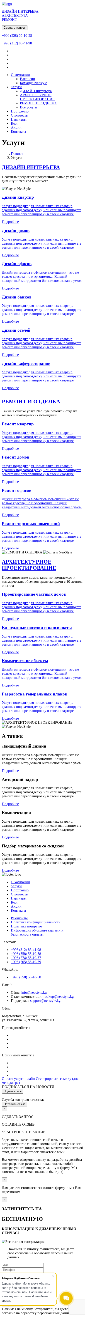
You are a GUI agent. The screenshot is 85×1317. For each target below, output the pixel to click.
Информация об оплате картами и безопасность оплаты (37, 932)
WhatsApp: (10, 969)
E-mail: (7, 985)
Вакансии (27, 79)
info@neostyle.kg (34, 992)
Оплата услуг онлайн (18, 1079)
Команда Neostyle (33, 83)
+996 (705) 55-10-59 (26, 962)
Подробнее (41, 469)
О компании (20, 75)
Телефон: (9, 942)
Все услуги (28, 107)
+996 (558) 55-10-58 (17, 35)
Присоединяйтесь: (16, 1028)
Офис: (6, 1008)
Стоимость (19, 115)
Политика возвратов (27, 926)
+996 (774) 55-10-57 (26, 958)
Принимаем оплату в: (18, 1055)
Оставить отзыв (14, 1104)
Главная (17, 154)
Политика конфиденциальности (36, 922)
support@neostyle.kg (45, 1001)
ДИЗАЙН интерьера (36, 91)
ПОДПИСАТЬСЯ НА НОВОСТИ (28, 1087)
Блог (14, 123)
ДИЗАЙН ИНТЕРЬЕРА (31, 167)
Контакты (18, 131)
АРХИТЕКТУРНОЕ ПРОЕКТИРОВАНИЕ (37, 97)
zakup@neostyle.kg (59, 996)
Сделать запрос (15, 27)
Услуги (16, 87)
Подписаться (13, 1091)
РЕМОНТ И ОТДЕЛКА (38, 103)
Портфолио (20, 111)
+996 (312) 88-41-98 (17, 43)
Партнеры (19, 119)
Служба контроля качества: (23, 1099)
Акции (16, 127)
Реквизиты (19, 918)
